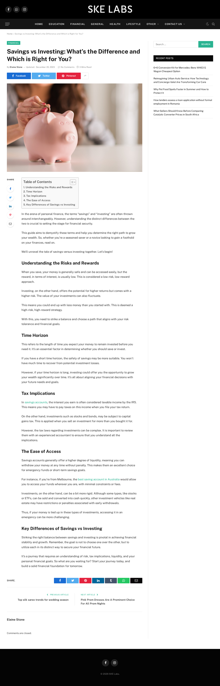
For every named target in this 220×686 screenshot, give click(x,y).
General (97, 24)
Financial (77, 24)
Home (39, 24)
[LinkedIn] (10, 206)
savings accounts (36, 402)
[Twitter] (10, 197)
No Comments (67, 67)
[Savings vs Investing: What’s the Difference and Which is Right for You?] (74, 127)
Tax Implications (36, 195)
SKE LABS (110, 9)
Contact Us (173, 24)
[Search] (213, 24)
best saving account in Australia (99, 479)
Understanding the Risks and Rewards (49, 187)
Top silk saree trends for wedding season (43, 599)
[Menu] (7, 24)
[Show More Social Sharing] (85, 76)
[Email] (10, 223)
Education (56, 24)
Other (151, 24)
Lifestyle (133, 24)
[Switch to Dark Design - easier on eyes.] (207, 24)
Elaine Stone (16, 67)
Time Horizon (34, 191)
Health (115, 24)
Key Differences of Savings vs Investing (50, 204)
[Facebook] (10, 188)
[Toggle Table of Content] (71, 182)
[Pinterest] (10, 214)
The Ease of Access (38, 200)
